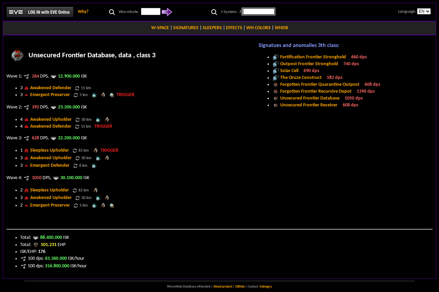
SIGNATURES (186, 28)
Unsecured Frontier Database (310, 98)
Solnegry (266, 287)
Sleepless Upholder (49, 150)
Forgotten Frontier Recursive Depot (316, 91)
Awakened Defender (50, 88)
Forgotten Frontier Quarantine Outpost (319, 84)
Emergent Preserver (50, 94)
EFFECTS (234, 28)
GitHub (240, 287)
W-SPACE (160, 28)
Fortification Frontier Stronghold (313, 57)
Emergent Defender (50, 165)
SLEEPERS (212, 28)
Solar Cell (289, 70)
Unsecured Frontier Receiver (308, 105)
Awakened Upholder (51, 119)
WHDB (281, 28)
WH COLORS (258, 28)
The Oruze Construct (301, 77)
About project (222, 287)
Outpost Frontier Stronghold (309, 64)
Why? (83, 12)
